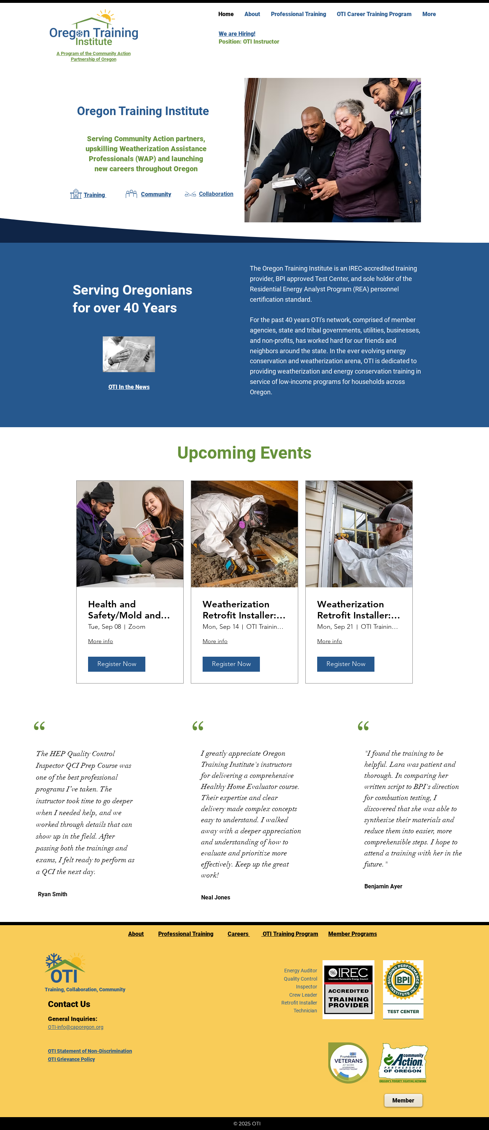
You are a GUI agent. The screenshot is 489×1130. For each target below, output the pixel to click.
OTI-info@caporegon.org (75, 1027)
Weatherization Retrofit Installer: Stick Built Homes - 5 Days (244, 610)
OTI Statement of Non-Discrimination (90, 1051)
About (136, 934)
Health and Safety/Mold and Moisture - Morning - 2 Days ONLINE (125, 610)
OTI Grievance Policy (71, 1059)
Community (156, 194)
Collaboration (216, 194)
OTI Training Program (289, 934)
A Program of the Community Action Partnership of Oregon (94, 56)
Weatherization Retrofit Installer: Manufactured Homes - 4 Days (354, 610)
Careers (239, 934)
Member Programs (352, 934)
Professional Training (185, 934)
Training (95, 195)
